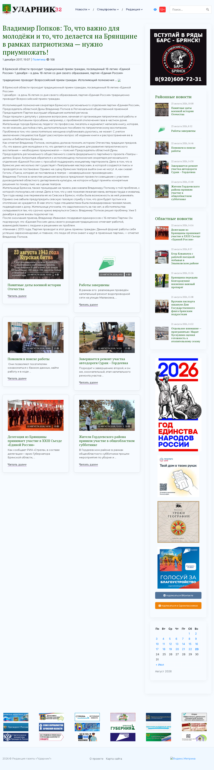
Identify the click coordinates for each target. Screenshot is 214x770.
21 (183, 649)
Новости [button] (81, 9)
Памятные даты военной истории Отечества (34, 287)
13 (177, 644)
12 (170, 644)
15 (190, 644)
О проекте (96, 758)
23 (197, 649)
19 (170, 649)
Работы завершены (94, 285)
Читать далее (17, 296)
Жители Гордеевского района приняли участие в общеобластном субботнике (107, 440)
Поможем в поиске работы (28, 359)
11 (164, 644)
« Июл (160, 664)
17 (157, 649)
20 (177, 649)
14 (183, 644)
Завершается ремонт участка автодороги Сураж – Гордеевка (103, 361)
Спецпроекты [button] (106, 9)
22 (190, 649)
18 (164, 649)
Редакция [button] (133, 9)
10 (157, 644)
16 (196, 644)
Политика (39, 59)
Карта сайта (114, 758)
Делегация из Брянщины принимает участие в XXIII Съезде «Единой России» (35, 440)
